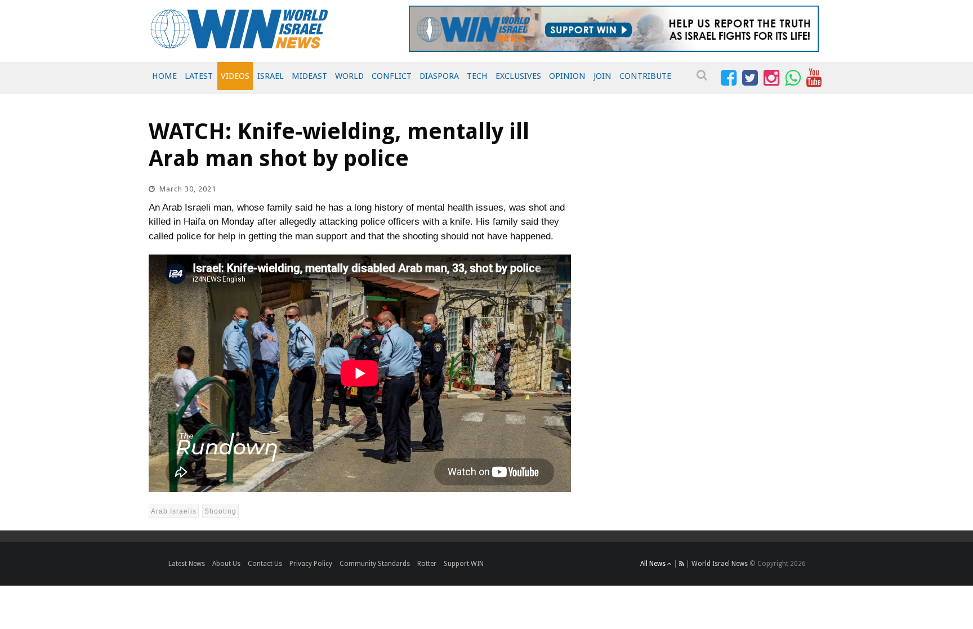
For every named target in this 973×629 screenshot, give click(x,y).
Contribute (645, 76)
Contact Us (265, 564)
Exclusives (518, 76)
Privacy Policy (310, 564)
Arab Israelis (174, 511)
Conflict (392, 76)
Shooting (220, 511)
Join (602, 76)
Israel (270, 76)
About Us (226, 564)
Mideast (309, 76)
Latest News (186, 564)
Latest (199, 76)
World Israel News (719, 564)
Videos (235, 76)
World (349, 76)
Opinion (567, 76)
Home (164, 76)
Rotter (426, 564)
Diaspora (439, 76)
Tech (477, 76)
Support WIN (464, 564)
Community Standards (375, 564)
